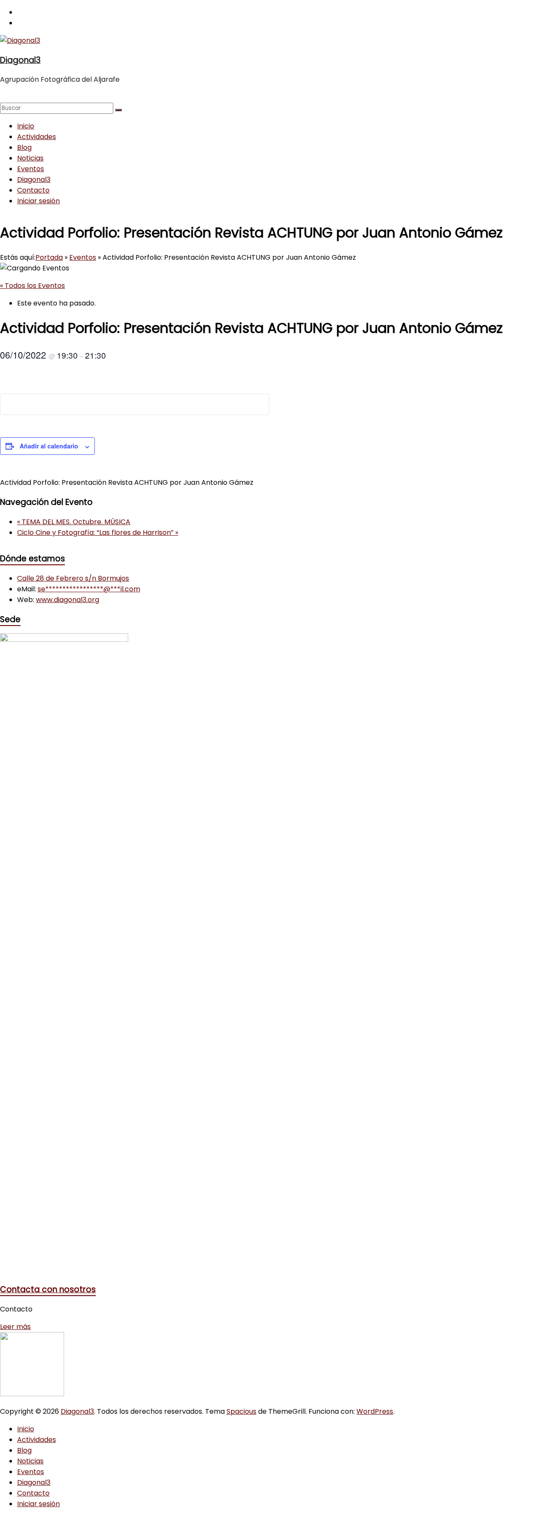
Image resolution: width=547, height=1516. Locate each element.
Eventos (30, 169)
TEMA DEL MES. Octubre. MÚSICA (73, 522)
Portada (49, 257)
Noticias (30, 158)
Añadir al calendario (49, 446)
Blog (24, 147)
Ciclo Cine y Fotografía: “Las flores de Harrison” (97, 532)
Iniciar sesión (38, 201)
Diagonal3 (20, 60)
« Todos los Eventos (32, 286)
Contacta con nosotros (48, 1289)
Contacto (33, 190)
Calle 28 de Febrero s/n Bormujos (73, 578)
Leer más (15, 1327)
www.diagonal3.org (67, 600)
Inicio (25, 126)
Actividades (36, 137)
